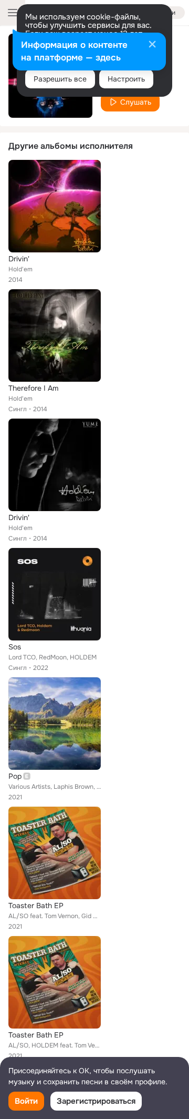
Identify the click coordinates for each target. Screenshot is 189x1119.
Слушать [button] (135, 102)
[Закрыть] (152, 45)
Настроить (126, 79)
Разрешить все (60, 79)
